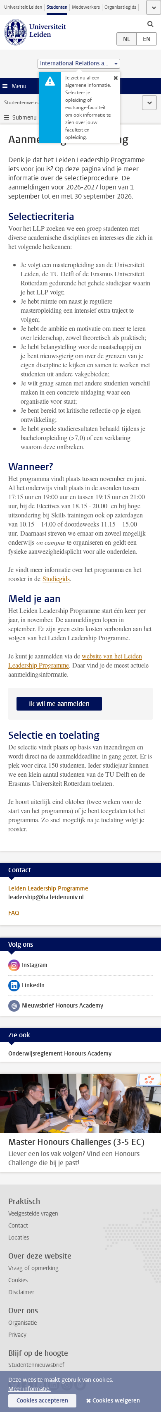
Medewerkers (86, 7)
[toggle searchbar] (150, 23)
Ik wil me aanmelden (59, 703)
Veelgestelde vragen (33, 1214)
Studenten (57, 7)
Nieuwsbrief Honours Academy (55, 1007)
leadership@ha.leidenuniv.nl (46, 897)
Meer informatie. (29, 1389)
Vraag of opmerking (33, 1268)
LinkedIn (26, 987)
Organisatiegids (120, 7)
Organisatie (22, 1323)
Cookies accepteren (42, 1401)
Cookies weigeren (116, 1401)
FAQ (13, 913)
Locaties (18, 1238)
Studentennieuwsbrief (36, 1365)
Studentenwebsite (24, 102)
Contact (18, 1226)
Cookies (18, 1280)
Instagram (27, 967)
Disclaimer (21, 1292)
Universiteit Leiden (23, 7)
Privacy (17, 1335)
